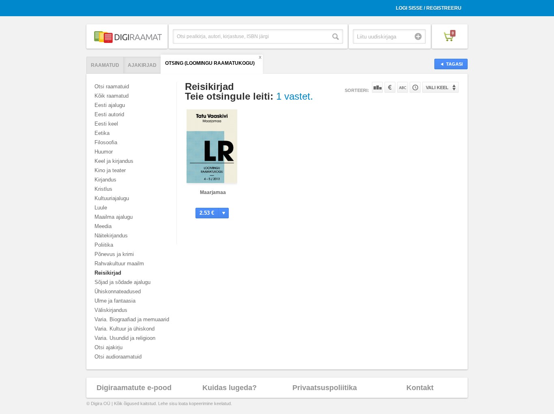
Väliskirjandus (110, 310)
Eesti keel (106, 124)
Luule (100, 208)
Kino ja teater (110, 170)
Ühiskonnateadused (117, 291)
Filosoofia (105, 142)
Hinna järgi (389, 87)
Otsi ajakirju (108, 347)
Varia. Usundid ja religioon (124, 338)
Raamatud (105, 65)
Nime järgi (402, 87)
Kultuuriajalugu (111, 198)
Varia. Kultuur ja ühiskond (124, 329)
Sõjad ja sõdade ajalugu (122, 282)
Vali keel (437, 87)
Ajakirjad (142, 65)
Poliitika (103, 245)
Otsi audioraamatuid (118, 357)
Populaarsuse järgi (377, 87)
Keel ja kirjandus (113, 161)
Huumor (103, 152)
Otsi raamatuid (111, 86)
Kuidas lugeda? (229, 388)
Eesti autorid (109, 114)
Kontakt (420, 388)
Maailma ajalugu (113, 217)
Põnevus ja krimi (114, 254)
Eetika (102, 133)
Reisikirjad (107, 273)
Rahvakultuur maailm (119, 263)
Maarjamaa (213, 192)
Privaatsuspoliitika (324, 388)
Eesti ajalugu (109, 105)
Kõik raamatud (111, 96)
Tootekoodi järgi (415, 87)
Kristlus (103, 189)
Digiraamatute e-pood (134, 388)
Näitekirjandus (111, 236)
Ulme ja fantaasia (114, 301)
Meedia (103, 226)
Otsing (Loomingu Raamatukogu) (210, 63)
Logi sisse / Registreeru (429, 8)
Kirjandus (105, 180)
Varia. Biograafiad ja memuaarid (131, 319)
